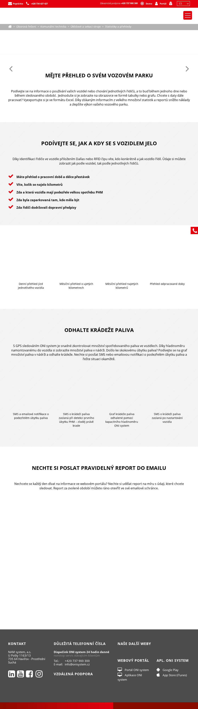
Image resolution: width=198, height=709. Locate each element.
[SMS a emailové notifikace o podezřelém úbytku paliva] (31, 390)
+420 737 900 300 (129, 3)
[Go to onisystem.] (10, 26)
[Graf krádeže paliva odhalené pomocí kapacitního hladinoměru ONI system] (122, 390)
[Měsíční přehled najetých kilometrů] (122, 260)
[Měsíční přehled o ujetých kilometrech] (76, 260)
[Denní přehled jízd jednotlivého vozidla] (31, 260)
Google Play (170, 670)
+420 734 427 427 (39, 3)
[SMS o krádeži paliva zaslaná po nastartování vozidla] (167, 390)
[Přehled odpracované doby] (167, 260)
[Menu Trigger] (187, 15)
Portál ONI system (136, 670)
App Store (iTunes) (174, 675)
